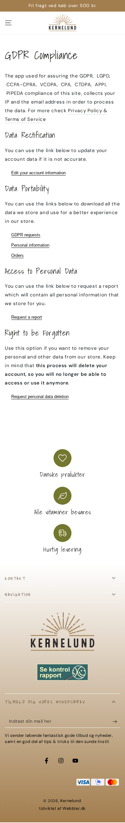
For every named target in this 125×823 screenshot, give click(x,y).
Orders (17, 255)
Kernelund (70, 800)
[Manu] (8, 22)
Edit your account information (38, 172)
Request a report (26, 317)
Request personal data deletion (40, 396)
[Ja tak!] (116, 721)
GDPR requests (25, 234)
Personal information (30, 245)
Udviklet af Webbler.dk (62, 808)
